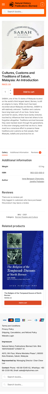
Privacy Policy (8, 329)
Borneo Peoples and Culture (26, 217)
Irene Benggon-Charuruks (33, 179)
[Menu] (6, 4)
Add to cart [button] (23, 303)
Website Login (8, 336)
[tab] (5, 152)
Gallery (5, 152)
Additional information (19, 152)
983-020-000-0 (37, 172)
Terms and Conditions (11, 326)
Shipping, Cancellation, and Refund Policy (19, 332)
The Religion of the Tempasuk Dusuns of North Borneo (22, 294)
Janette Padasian (37, 181)
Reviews (36, 152)
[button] (42, 4)
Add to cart (28, 92)
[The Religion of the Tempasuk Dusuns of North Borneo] (22, 260)
